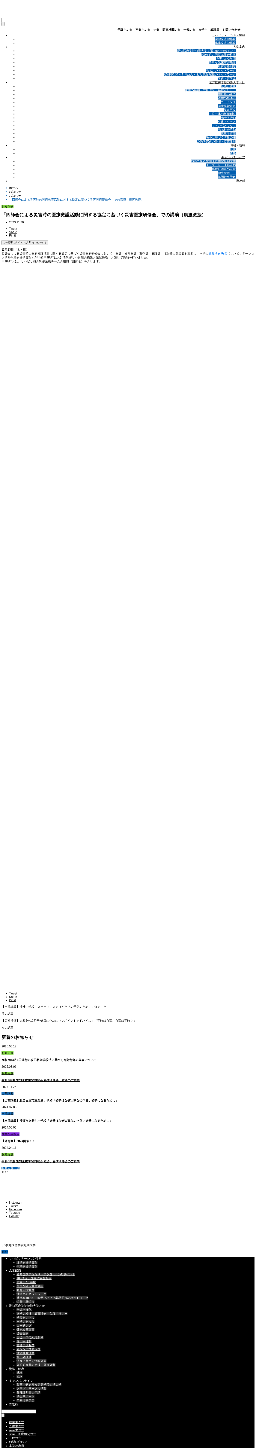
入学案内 (239, 46)
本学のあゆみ (227, 98)
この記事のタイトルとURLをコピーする (25, 242)
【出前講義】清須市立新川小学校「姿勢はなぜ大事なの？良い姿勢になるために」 (56, 1120)
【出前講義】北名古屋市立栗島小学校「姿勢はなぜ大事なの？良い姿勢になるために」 (59, 1100)
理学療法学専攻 (225, 39)
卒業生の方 (142, 29)
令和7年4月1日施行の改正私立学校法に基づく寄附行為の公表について (49, 1060)
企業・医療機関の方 (166, 29)
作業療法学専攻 (225, 42)
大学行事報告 (10, 1134)
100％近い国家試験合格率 (218, 54)
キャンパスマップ (224, 125)
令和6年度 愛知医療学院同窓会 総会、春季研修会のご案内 (40, 1161)
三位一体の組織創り (222, 113)
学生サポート (227, 173)
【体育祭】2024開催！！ (18, 1141)
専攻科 (240, 180)
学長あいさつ (227, 94)
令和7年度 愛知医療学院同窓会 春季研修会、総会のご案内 (40, 1080)
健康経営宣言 (227, 106)
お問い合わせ (231, 29)
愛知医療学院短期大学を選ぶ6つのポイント (206, 50)
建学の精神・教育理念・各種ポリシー (210, 90)
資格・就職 (237, 145)
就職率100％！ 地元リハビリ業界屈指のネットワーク (200, 74)
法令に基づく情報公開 (221, 137)
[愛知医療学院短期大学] (35, 13)
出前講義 (7, 1093)
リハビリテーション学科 (228, 35)
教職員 (214, 29)
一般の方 (189, 29)
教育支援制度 (227, 66)
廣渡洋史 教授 (217, 253)
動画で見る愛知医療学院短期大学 (213, 161)
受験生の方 (125, 29)
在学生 (202, 29)
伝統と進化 (228, 86)
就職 (233, 149)
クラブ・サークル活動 (221, 165)
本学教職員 (16, 1445)
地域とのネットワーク (221, 70)
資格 (233, 153)
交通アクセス (227, 121)
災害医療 (230, 109)
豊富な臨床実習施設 (222, 62)
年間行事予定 (227, 177)
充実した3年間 (226, 58)
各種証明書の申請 (224, 169)
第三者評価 (228, 133)
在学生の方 (16, 1422)
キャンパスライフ (233, 157)
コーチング (228, 102)
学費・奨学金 (227, 78)
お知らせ (7, 206)
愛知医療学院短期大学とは (227, 82)
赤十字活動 (228, 117)
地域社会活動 (227, 129)
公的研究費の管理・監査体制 (216, 141)
